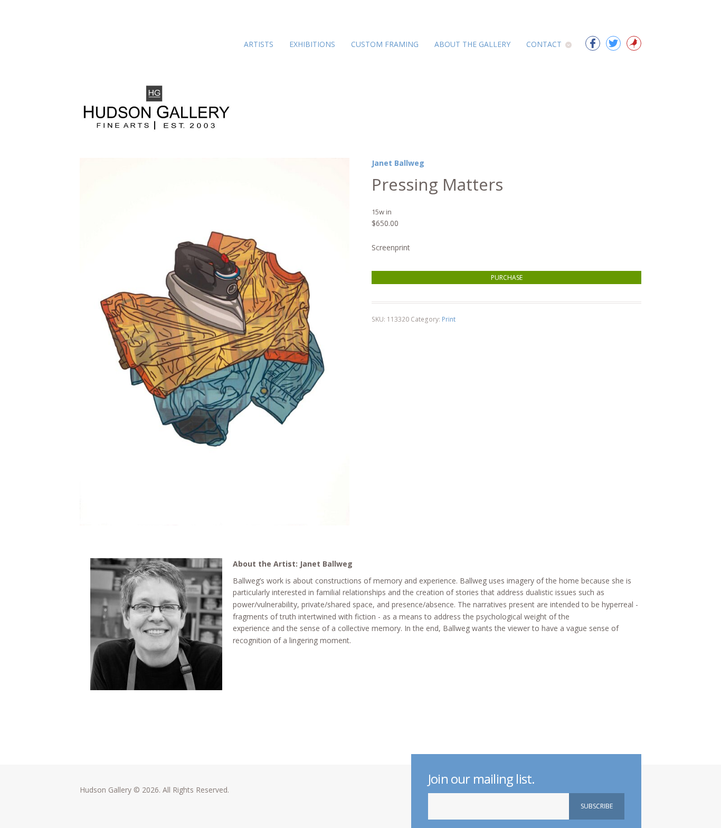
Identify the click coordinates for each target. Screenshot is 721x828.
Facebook (592, 43)
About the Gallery (472, 44)
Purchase (507, 277)
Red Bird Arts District (634, 43)
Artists (258, 44)
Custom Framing (385, 44)
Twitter (613, 43)
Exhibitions (312, 44)
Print (449, 319)
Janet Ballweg (398, 163)
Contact (544, 44)
